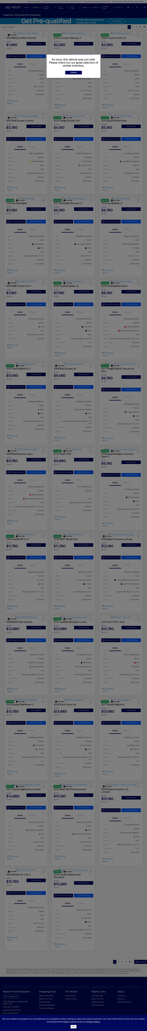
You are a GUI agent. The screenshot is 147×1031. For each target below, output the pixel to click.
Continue (73, 72)
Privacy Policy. (93, 1022)
